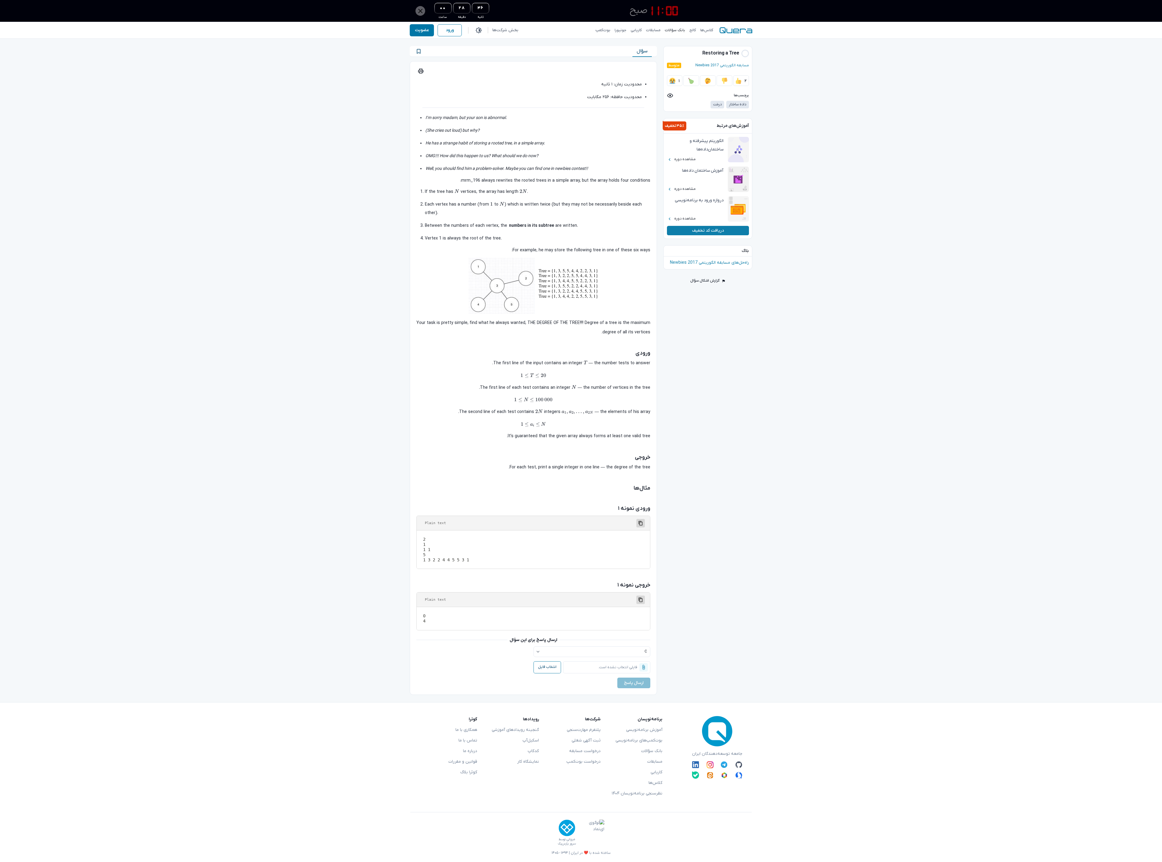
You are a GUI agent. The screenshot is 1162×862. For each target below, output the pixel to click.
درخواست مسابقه (585, 751)
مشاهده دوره (685, 159)
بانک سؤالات (651, 751)
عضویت (422, 30)
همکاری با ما (466, 730)
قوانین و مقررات (462, 762)
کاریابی (656, 772)
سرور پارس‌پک (567, 844)
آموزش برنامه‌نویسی (644, 730)
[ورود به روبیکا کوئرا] (724, 774)
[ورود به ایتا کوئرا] (710, 774)
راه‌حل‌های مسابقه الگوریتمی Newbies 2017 (709, 263)
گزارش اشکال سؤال (705, 280)
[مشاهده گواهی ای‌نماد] (592, 833)
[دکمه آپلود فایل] (643, 667)
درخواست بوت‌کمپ (583, 762)
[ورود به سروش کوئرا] (738, 774)
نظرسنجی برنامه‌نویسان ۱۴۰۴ (637, 793)
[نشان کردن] (418, 51)
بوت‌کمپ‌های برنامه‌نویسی (638, 740)
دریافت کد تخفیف (708, 230)
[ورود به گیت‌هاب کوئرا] (738, 764)
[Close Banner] (420, 11)
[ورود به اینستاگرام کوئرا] (710, 764)
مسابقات (654, 762)
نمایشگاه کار (528, 762)
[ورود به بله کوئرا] (695, 774)
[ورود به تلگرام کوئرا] (724, 764)
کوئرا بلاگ (468, 772)
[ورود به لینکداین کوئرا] (695, 764)
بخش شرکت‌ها (505, 30)
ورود (450, 30)
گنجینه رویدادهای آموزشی (515, 730)
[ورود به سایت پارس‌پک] (567, 828)
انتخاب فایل (547, 667)
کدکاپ (533, 751)
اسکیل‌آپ (531, 740)
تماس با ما (467, 740)
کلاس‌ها (655, 783)
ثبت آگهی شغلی (586, 740)
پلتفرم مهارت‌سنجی (584, 730)
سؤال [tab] (642, 51)
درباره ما (470, 751)
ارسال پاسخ (634, 683)
